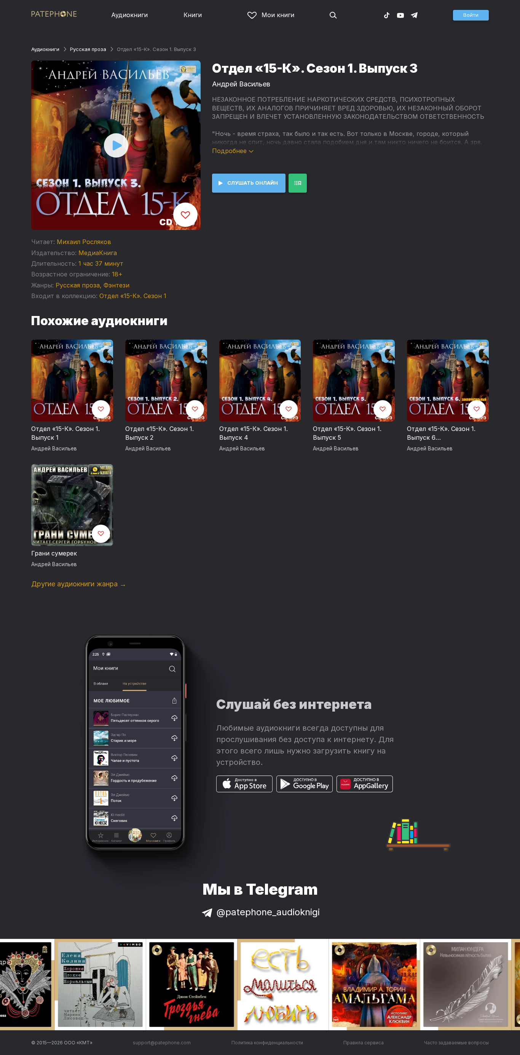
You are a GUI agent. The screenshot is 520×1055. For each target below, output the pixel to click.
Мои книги (278, 15)
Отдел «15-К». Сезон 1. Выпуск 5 (347, 433)
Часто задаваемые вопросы (456, 1042)
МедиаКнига (97, 253)
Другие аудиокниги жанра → (78, 584)
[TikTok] (386, 15)
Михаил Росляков (84, 242)
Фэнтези (116, 285)
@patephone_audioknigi (268, 912)
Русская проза (88, 49)
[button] (471, 15)
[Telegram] (414, 15)
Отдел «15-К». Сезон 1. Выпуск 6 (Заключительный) (441, 433)
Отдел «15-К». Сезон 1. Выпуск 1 (65, 433)
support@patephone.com (162, 1042)
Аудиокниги (129, 15)
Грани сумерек (54, 553)
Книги (192, 15)
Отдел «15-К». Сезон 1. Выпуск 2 (159, 433)
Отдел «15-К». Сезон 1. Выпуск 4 (253, 433)
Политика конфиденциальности (267, 1042)
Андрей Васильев (241, 84)
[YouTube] (400, 15)
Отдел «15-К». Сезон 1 (132, 296)
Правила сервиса (363, 1042)
